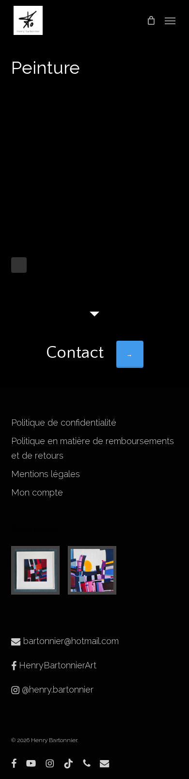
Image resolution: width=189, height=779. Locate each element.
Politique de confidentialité (63, 422)
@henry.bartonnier (56, 689)
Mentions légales (45, 474)
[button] (170, 20)
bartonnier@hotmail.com (70, 641)
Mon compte (37, 492)
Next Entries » (19, 265)
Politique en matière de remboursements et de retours (92, 448)
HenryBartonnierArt (56, 665)
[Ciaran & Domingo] (94, 570)
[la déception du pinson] (37, 570)
